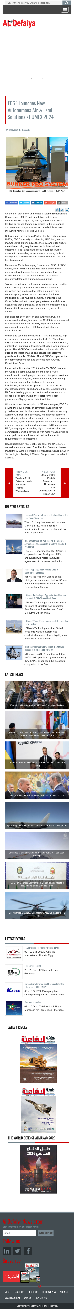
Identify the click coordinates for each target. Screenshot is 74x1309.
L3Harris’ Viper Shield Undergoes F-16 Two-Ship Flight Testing (46, 622)
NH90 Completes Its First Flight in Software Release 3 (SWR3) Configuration (44, 648)
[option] (36, 52)
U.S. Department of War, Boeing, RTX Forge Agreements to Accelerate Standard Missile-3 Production (45, 543)
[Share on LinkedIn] (37, 201)
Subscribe (21, 1273)
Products (26, 130)
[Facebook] (28, 1251)
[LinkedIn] (7, 1251)
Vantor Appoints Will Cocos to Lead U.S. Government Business (42, 571)
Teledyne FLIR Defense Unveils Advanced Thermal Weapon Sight (23, 484)
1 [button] (32, 78)
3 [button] (42, 78)
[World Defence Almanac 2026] (38, 1169)
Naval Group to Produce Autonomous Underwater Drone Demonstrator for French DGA (47, 484)
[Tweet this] (24, 201)
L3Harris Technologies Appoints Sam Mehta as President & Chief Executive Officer (45, 596)
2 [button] (37, 78)
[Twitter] (17, 1251)
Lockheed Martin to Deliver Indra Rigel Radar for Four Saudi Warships (46, 516)
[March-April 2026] (38, 1060)
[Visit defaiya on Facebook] (11, 201)
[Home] (19, 23)
